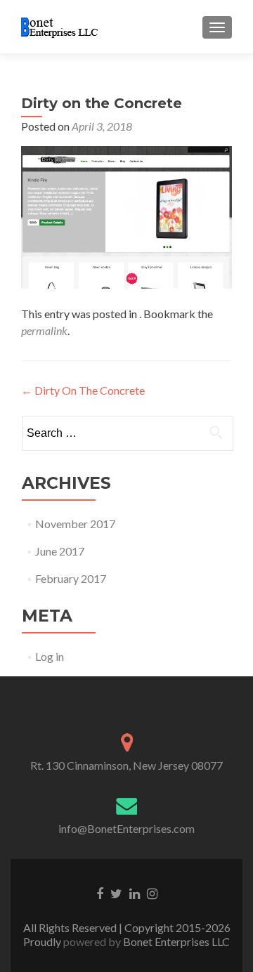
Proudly (43, 941)
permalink (44, 330)
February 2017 (70, 578)
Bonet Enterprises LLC (175, 941)
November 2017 (75, 523)
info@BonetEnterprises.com (126, 828)
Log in (49, 656)
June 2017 (59, 551)
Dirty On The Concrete (83, 390)
